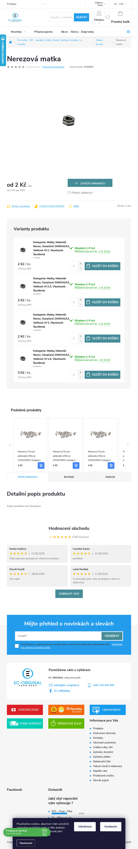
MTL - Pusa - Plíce (62, 811)
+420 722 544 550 (103, 685)
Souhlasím (110, 826)
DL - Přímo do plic (62, 817)
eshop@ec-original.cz (66, 685)
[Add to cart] (41, 465)
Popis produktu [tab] (28, 477)
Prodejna (11, 4)
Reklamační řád (101, 761)
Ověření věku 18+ (103, 747)
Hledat (81, 17)
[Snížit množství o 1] (80, 268)
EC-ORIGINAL (62, 691)
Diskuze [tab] (110, 477)
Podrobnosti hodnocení (53, 67)
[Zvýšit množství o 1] (80, 264)
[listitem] (30, 445)
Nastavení (26, 843)
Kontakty (98, 738)
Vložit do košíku (105, 266)
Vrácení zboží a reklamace (107, 766)
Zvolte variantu (92, 183)
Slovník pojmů (101, 780)
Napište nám (100, 771)
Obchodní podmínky (104, 742)
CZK (121, 4)
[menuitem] (18, 32)
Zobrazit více (69, 594)
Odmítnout (85, 826)
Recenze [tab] (69, 477)
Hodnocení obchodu (69, 528)
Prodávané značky (103, 775)
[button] (10, 444)
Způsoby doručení (103, 752)
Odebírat (112, 636)
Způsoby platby (102, 756)
